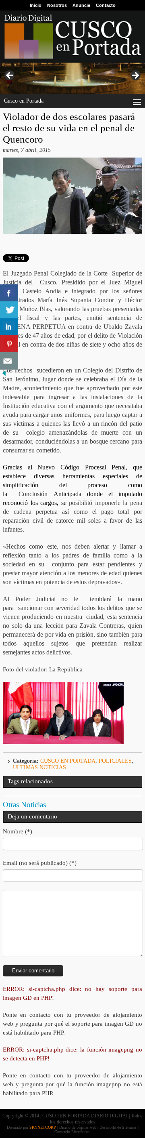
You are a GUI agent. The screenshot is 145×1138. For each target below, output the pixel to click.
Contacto (106, 5)
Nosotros (57, 5)
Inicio (35, 5)
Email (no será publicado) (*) (40, 863)
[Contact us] (9, 361)
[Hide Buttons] (4, 375)
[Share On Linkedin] (9, 327)
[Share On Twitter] (9, 310)
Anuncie (81, 5)
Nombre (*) (17, 831)
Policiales (115, 761)
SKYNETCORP (42, 1127)
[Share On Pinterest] (9, 344)
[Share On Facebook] (9, 293)
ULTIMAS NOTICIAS (39, 767)
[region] (72, 78)
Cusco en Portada (67, 761)
